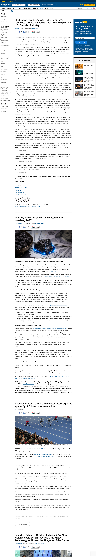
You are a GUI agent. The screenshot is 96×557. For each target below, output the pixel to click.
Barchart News (4, 16)
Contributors (3, 19)
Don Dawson (3, 34)
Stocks (3, 8)
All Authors (3, 53)
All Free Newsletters (5, 87)
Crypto (2, 72)
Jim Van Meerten (4, 40)
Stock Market (3, 82)
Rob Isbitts (3, 50)
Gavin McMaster (4, 37)
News (41, 8)
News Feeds (3, 23)
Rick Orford (3, 48)
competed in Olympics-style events (48, 456)
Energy (2, 60)
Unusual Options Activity (6, 92)
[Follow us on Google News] (35, 32)
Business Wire (3, 108)
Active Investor (4, 90)
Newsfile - (17, 28)
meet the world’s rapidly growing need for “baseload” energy (50, 328)
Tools (46, 8)
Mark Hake (3, 44)
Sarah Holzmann (4, 52)
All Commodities (4, 58)
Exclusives (3, 18)
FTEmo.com (18, 190)
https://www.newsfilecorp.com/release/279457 (28, 206)
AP (15, 409)
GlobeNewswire (4, 109)
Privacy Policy (85, 51)
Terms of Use (78, 51)
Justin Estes (3, 42)
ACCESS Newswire (4, 106)
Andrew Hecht (4, 27)
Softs (2, 66)
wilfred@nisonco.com (21, 187)
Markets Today (4, 14)
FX (1, 77)
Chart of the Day (4, 21)
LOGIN (81, 4)
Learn (51, 8)
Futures (20, 8)
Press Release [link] (34, 28)
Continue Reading (22, 524)
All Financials (3, 71)
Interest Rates (4, 79)
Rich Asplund (3, 47)
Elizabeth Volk (4, 35)
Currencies (27, 8)
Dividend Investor (4, 93)
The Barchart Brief (4, 88)
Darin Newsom (4, 32)
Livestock (3, 63)
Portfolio (49, 4)
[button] (94, 8)
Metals (2, 64)
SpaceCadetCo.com (20, 195)
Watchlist (44, 4)
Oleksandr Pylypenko (5, 45)
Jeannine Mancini (4, 39)
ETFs (14, 8)
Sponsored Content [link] (39, 223)
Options (9, 8)
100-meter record (46, 449)
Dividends (3, 74)
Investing (35, 8)
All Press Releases (4, 105)
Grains (2, 61)
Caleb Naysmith (4, 31)
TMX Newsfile (3, 111)
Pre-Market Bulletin (5, 95)
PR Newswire (3, 113)
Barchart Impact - (19, 223)
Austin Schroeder (4, 29)
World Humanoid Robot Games (43, 454)
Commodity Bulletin (5, 97)
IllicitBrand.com (19, 192)
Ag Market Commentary (6, 100)
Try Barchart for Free (89, 4)
